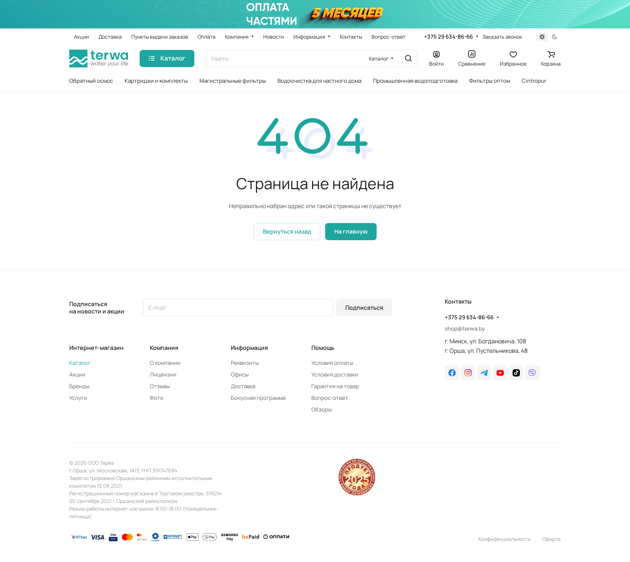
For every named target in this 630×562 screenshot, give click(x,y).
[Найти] (408, 58)
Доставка (243, 386)
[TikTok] (516, 373)
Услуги (78, 398)
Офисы (240, 374)
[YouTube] (500, 373)
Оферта (551, 538)
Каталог (79, 363)
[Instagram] (468, 373)
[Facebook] (452, 373)
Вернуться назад (287, 231)
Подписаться (364, 308)
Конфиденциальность (504, 538)
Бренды (79, 386)
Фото (156, 398)
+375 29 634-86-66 (448, 37)
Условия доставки (334, 374)
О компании (165, 363)
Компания (164, 348)
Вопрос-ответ (329, 398)
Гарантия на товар (335, 386)
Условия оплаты (332, 363)
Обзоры (321, 409)
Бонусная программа (258, 398)
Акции (77, 374)
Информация (249, 348)
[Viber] (532, 373)
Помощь (322, 348)
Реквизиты (245, 363)
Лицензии (163, 374)
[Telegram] (484, 373)
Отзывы (160, 386)
